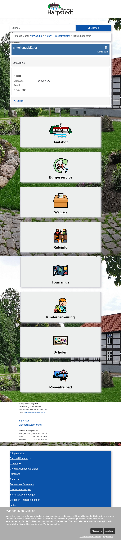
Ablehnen (109, 531)
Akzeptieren (97, 531)
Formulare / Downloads (22, 484)
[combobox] (43, 28)
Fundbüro (15, 474)
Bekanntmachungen (20, 489)
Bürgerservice (17, 453)
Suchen (94, 28)
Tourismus (61, 282)
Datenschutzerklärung (30, 425)
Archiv (13, 479)
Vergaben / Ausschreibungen (25, 500)
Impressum (24, 420)
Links (12, 505)
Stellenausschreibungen (22, 494)
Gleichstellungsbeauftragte (24, 468)
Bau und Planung (19, 458)
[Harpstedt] (60, 8)
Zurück (20, 101)
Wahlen (14, 463)
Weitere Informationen (90, 536)
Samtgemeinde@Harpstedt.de (34, 412)
